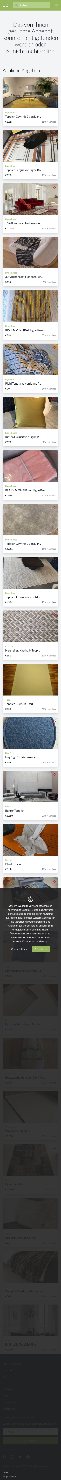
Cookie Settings (19, 949)
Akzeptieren (41, 949)
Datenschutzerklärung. (35, 941)
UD (5, 5)
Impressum (9, 1476)
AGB (6, 1472)
